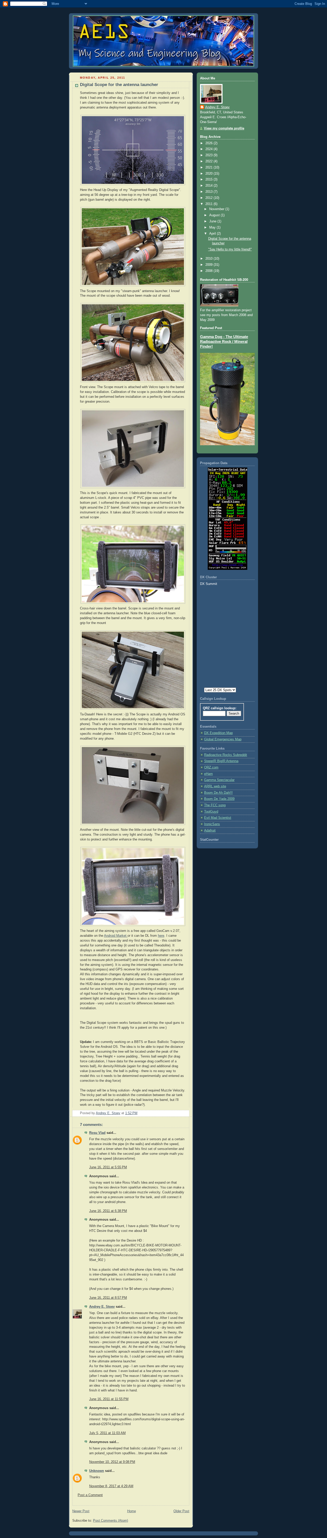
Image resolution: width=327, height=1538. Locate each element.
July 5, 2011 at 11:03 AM (107, 1433)
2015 (209, 179)
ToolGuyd (211, 811)
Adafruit (210, 830)
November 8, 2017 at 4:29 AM (111, 1486)
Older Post (181, 1511)
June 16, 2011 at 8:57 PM (108, 1298)
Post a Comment (90, 1495)
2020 (209, 173)
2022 (209, 161)
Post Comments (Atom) (110, 1520)
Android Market (115, 936)
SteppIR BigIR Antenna (221, 761)
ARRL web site (215, 786)
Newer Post (80, 1511)
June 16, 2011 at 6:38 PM (108, 1211)
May (213, 227)
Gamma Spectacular (219, 780)
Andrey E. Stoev (102, 1306)
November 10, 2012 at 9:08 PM (112, 1462)
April (213, 233)
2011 (209, 204)
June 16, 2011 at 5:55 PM (108, 1167)
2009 (209, 265)
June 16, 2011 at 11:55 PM (109, 1399)
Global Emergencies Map (222, 739)
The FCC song (215, 805)
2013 (209, 192)
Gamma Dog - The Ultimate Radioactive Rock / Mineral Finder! (224, 342)
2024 (209, 149)
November (217, 209)
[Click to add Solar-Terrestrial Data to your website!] (227, 569)
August (215, 215)
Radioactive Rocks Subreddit (225, 755)
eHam (208, 774)
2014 (209, 185)
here (161, 936)
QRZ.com (211, 767)
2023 (209, 155)
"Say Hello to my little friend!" (230, 249)
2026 (209, 143)
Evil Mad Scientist (217, 818)
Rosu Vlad (97, 1133)
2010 (209, 258)
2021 (209, 167)
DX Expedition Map (218, 733)
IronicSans (212, 824)
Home (131, 1511)
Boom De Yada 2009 (219, 799)
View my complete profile (224, 128)
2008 (209, 271)
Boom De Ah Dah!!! (218, 793)
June (213, 221)
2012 (209, 198)
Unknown (96, 1471)
